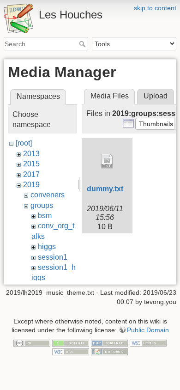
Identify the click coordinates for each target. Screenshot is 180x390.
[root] (24, 143)
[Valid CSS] (70, 351)
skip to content (155, 8)
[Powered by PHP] (109, 342)
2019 (31, 185)
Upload (156, 96)
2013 (31, 154)
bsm (45, 215)
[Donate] (70, 342)
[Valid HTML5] (148, 342)
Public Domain (148, 330)
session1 (52, 257)
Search (83, 44)
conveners (47, 195)
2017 (31, 174)
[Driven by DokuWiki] (109, 351)
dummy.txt (105, 189)
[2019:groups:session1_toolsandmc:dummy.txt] (107, 161)
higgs (47, 246)
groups (41, 205)
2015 (31, 164)
